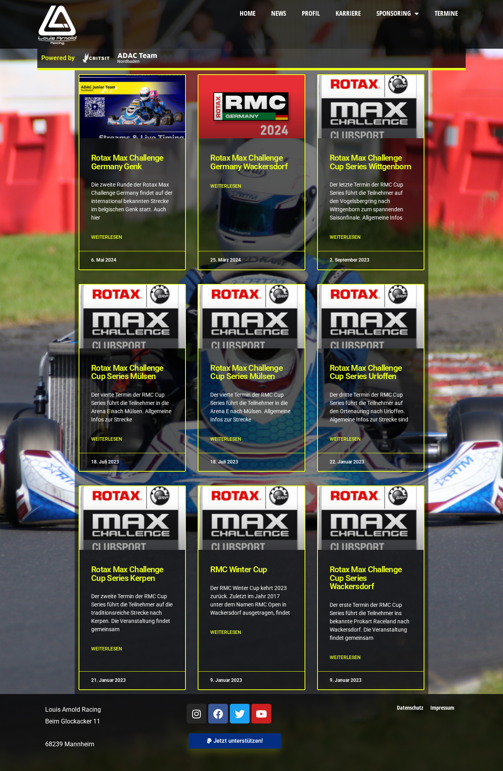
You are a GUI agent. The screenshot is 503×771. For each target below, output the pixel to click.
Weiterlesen (106, 237)
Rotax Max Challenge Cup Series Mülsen (127, 372)
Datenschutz (410, 707)
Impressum (442, 707)
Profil (311, 13)
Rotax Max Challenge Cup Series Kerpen (127, 574)
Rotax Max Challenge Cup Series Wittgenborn (370, 162)
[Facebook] (218, 713)
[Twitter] (240, 713)
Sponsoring (393, 13)
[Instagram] (196, 713)
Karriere (348, 13)
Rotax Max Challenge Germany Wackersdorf (248, 162)
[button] (235, 741)
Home (247, 13)
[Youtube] (261, 713)
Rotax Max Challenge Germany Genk (127, 162)
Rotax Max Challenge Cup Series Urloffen (366, 372)
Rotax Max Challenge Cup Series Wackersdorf (366, 578)
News (278, 13)
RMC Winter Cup (238, 570)
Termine (446, 13)
